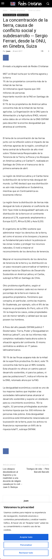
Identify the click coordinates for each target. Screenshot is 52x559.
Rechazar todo (26, 552)
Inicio (5, 10)
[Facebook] (6, 58)
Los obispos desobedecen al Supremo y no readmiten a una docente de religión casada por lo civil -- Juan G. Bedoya (12, 478)
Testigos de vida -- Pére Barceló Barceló (37, 470)
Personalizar (26, 545)
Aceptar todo (26, 537)
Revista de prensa (17, 10)
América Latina (34, 10)
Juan (8, 51)
